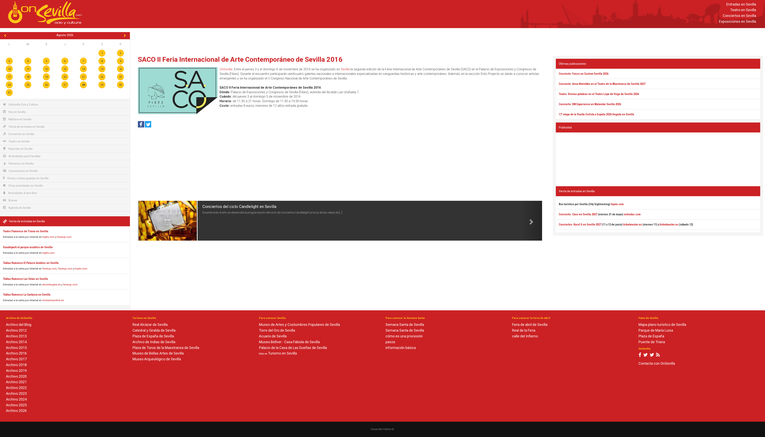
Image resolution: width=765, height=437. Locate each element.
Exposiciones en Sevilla (737, 21)
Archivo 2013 (16, 336)
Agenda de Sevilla (19, 207)
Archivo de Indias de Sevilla (153, 342)
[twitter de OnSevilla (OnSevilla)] (645, 356)
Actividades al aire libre (22, 193)
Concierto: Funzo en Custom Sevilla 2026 (583, 73)
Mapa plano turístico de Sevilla (662, 324)
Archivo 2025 (16, 405)
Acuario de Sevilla (273, 336)
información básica (400, 348)
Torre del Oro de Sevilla (277, 330)
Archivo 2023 (16, 393)
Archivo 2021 (16, 382)
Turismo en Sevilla (282, 353)
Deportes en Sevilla (20, 148)
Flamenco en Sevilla (20, 163)
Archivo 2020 (16, 376)
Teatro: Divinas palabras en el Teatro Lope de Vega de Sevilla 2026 (599, 94)
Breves (12, 200)
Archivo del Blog (18, 324)
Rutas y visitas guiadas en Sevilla (27, 178)
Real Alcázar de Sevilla (150, 324)
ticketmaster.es (632, 224)
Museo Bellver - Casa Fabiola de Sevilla (289, 342)
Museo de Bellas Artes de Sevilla (158, 353)
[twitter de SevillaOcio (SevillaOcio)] (652, 356)
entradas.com (632, 214)
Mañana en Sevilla (19, 119)
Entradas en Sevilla (741, 4)
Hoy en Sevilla (17, 112)
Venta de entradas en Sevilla (26, 126)
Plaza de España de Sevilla (153, 336)
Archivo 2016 (16, 353)
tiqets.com (48, 236)
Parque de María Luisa (655, 330)
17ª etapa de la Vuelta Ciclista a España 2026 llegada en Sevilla (596, 114)
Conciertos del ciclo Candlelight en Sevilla (239, 206)
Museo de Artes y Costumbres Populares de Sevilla (299, 324)
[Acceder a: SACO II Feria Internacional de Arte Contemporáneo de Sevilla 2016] (178, 90)
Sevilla (345, 69)
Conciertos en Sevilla (739, 16)
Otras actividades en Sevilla (25, 185)
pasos (390, 342)
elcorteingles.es (51, 284)
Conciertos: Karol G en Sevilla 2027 (580, 224)
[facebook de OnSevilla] (639, 356)
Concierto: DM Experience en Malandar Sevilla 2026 (590, 104)
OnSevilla (226, 69)
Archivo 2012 (16, 330)
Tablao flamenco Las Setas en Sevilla (25, 278)
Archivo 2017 (16, 359)
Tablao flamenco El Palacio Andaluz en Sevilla (31, 263)
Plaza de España (651, 336)
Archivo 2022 (16, 388)
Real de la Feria (523, 330)
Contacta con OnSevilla (656, 363)
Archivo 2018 (16, 365)
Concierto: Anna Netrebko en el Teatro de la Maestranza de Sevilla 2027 (602, 83)
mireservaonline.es (53, 300)
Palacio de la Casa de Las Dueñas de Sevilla (293, 348)
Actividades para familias (24, 156)
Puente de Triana (651, 342)
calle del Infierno (525, 336)
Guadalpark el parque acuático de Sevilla (28, 247)
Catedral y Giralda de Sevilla (154, 330)
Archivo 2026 (16, 411)
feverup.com (64, 236)
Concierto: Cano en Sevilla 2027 (578, 214)
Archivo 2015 (16, 348)
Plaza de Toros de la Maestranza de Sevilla (165, 348)
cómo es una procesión (404, 336)
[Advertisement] (447, 41)
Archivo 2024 (16, 399)
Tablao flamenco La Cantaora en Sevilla (26, 294)
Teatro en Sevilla (743, 10)
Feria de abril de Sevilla (529, 324)
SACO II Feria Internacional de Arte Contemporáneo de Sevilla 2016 (240, 59)
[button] (148, 221)
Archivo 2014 (16, 342)
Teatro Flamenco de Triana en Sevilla (25, 231)
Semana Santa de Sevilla (404, 324)
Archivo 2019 (16, 370)
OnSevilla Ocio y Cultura (23, 104)
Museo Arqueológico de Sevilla (156, 359)
